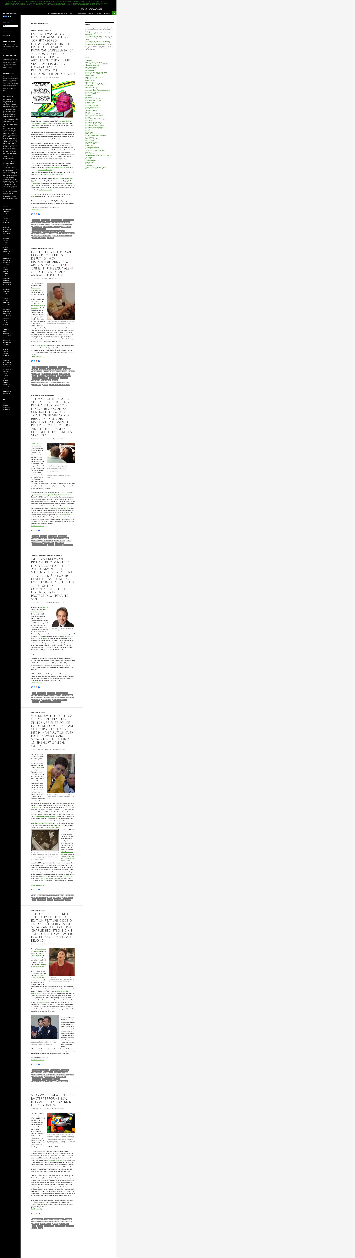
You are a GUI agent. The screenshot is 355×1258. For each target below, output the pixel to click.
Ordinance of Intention (39, 228)
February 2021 (6, 225)
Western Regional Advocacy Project (95, 168)
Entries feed (6, 405)
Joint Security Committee (46, 248)
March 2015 (6, 382)
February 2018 (6, 304)
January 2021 (6, 227)
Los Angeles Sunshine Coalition (94, 129)
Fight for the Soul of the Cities (94, 99)
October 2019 (6, 260)
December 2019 (7, 256)
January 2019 (6, 280)
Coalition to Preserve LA (92, 87)
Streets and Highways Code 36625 (62, 235)
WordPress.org (6, 409)
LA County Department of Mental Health (55, 371)
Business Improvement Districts (41, 30)
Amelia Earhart (42, 895)
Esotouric (88, 95)
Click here (5, 44)
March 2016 (6, 355)
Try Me (34, 1228)
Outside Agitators (38, 1076)
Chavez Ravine (46, 220)
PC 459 (34, 1225)
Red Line (55, 380)
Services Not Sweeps (91, 154)
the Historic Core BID (45, 170)
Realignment (36, 699)
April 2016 (5, 353)
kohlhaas (45, 278)
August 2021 (6, 211)
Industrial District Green (92, 107)
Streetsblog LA (89, 162)
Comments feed (6, 407)
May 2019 (5, 271)
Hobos (69, 540)
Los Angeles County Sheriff (49, 373)
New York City (51, 375)
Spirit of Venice (89, 159)
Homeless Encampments (54, 695)
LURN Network (89, 132)
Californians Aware (91, 79)
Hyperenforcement (66, 1221)
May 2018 (5, 298)
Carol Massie (53, 536)
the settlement (67, 636)
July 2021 (5, 214)
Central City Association (40, 538)
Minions (51, 545)
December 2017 (7, 309)
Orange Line (64, 378)
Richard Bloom (46, 699)
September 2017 (7, 316)
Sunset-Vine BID (37, 384)
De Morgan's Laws (69, 220)
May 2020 (5, 245)
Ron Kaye (68, 899)
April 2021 (5, 220)
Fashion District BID (47, 540)
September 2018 (7, 289)
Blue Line (35, 369)
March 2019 (6, 276)
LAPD (34, 899)
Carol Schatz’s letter (64, 515)
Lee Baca (71, 371)
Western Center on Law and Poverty (95, 167)
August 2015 (6, 371)
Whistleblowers (81, 13)
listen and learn (41, 345)
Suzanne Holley (62, 1081)
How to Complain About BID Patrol (57, 13)
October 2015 (6, 367)
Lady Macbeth (60, 542)
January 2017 (6, 333)
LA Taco (87, 130)
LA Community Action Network (59, 1074)
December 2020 (7, 229)
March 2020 (6, 249)
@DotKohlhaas (6, 35)
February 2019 (6, 278)
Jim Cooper (47, 224)
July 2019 (5, 267)
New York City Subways (64, 375)
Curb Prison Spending (91, 89)
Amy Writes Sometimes (92, 65)
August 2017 (6, 318)
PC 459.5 (40, 1225)
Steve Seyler (53, 382)
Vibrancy (50, 237)
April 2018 (5, 300)
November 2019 (7, 258)
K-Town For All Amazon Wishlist (95, 44)
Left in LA (88, 117)
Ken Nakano (57, 897)
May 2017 (5, 324)
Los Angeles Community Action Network (98, 41)
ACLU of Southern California (93, 62)
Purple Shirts (36, 1079)
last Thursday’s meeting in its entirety (38, 305)
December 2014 (7, 389)
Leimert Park (36, 373)
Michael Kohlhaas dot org (12, 13)
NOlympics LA (89, 137)
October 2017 (6, 313)
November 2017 (7, 311)
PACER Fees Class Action (92, 139)
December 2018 (7, 282)
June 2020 (5, 242)
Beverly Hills (60, 895)
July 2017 (5, 320)
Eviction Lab (88, 97)
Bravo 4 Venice (89, 75)
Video (40, 1228)
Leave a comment (55, 77)
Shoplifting (70, 1225)
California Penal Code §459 (57, 1160)
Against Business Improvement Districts (96, 64)
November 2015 (7, 364)
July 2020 (5, 240)
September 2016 (7, 342)
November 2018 (7, 284)
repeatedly (44, 1002)
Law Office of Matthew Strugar (94, 115)
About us (90, 13)
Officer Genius (54, 378)
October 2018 (6, 287)
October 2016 (6, 340)
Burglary (35, 1221)
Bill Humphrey (63, 367)
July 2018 (5, 293)
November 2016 (7, 338)
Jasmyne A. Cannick (91, 110)
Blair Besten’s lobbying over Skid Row (57, 167)
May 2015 (5, 378)
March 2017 (6, 329)
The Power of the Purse (39, 237)
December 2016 (7, 335)
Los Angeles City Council (39, 545)
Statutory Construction (67, 233)
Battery (52, 895)
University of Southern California (50, 701)
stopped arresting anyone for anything (46, 816)
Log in (4, 403)
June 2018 (5, 296)
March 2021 (6, 222)
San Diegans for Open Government (95, 150)
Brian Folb (44, 536)
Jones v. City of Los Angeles (39, 638)
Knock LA (88, 112)
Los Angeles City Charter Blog (94, 124)
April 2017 (5, 327)
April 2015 (5, 380)
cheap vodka (60, 825)
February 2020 (6, 251)
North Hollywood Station (40, 378)
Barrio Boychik (89, 70)
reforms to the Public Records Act (52, 174)
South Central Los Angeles (40, 382)
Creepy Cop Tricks (45, 1221)
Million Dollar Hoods (91, 134)
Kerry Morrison (37, 226)
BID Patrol (35, 536)
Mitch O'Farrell (57, 697)
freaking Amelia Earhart (52, 827)
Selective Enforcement (59, 699)
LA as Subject (89, 120)
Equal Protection (62, 693)
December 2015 (7, 362)
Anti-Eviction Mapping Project (94, 69)
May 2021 (5, 218)
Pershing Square (50, 1076)
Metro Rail (42, 375)
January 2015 (6, 387)
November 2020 (7, 231)
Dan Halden (51, 693)
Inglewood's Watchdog (91, 105)
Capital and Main (90, 82)
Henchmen (56, 1221)
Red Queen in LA (90, 144)
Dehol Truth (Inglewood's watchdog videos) (97, 90)
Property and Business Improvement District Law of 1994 (48, 231)
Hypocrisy (34, 248)
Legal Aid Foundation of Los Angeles (95, 119)
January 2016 (6, 360)
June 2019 (5, 269)
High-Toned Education (39, 695)
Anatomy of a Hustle (91, 67)
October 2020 (6, 233)
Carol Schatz (63, 536)
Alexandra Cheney (42, 367)
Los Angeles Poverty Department (94, 127)
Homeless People (37, 542)
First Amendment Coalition (93, 100)
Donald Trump (48, 1072)
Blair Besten (36, 220)
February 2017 (6, 331)
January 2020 (6, 253)
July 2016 (5, 347)
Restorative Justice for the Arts (94, 149)
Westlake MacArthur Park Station (60, 384)
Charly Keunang (37, 1072)
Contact (99, 13)
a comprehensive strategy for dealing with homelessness (51, 495)
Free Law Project (90, 102)
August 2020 (6, 238)
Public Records (60, 1225)
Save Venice (88, 152)
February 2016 (6, 358)
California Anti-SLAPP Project (94, 77)
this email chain (68, 876)
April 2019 (5, 273)
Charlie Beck (64, 1070)
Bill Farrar (53, 367)
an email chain (43, 607)
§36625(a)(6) (35, 127)
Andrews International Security (54, 1219)
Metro (34, 375)
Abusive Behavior (37, 1219)
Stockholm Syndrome (39, 1081)
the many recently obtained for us (51, 878)
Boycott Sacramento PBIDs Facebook (96, 72)
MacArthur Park (64, 373)
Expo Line (42, 369)
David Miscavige (56, 220)
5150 (34, 367)
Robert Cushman (47, 1079)
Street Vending (64, 382)
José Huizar (67, 369)
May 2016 (5, 351)
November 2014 (7, 391)
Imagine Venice (89, 104)
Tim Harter (36, 701)
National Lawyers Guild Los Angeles (95, 135)
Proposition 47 (36, 183)
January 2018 (6, 307)
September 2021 (7, 209)
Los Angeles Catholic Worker (94, 36)
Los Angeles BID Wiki (10, 77)
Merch (71, 13)
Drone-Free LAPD (90, 94)
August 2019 (6, 265)
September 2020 (7, 236)
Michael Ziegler (65, 226)
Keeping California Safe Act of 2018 (61, 224)
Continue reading (37, 210)
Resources (107, 13)
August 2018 (6, 291)
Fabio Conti (36, 540)
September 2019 (7, 262)
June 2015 (5, 375)
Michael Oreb (41, 899)
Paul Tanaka (36, 380)
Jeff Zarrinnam (37, 224)
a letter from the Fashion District (60, 508)
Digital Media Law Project (92, 92)
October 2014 (6, 393)
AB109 (34, 693)
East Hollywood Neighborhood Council (58, 222)
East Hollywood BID (45, 190)
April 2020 (5, 247)
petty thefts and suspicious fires (41, 823)
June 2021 (5, 216)
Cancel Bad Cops (90, 80)
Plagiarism (59, 545)
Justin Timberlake (46, 1223)
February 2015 (6, 384)
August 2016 (6, 344)
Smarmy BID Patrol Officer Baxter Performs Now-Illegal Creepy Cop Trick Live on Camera (53, 1100)
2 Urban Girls (89, 60)
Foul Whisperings (60, 540)
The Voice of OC (90, 165)
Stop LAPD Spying (90, 160)
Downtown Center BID (38, 712)
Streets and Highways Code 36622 (42, 235)
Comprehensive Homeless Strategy (58, 538)
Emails (49, 897)
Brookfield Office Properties (41, 1070)
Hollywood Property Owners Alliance (43, 395)
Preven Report (89, 140)
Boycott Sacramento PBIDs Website (95, 74)
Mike (46, 77)
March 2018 (6, 302)
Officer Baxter (64, 1223)
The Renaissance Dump (92, 147)
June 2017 (5, 322)
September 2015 (7, 369)
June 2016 (5, 349)
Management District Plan (51, 226)
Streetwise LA (89, 164)
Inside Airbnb (89, 109)
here (42, 1113)
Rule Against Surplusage (50, 233)
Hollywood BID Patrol (38, 1092)
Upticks (45, 384)
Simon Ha (56, 1079)
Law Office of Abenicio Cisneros (94, 114)
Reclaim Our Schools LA (92, 142)
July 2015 (5, 373)
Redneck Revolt (89, 145)
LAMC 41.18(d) (47, 697)
